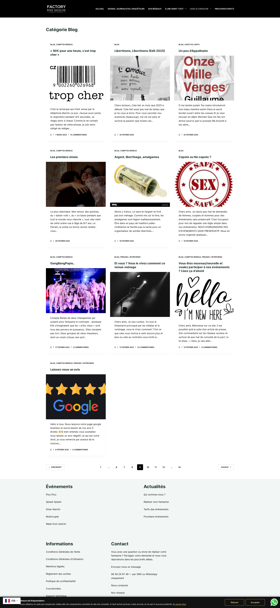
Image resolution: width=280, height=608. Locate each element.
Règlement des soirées (58, 573)
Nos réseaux (154, 9)
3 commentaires (80, 450)
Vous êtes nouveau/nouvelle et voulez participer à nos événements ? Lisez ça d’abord (204, 267)
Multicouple (52, 516)
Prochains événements (156, 516)
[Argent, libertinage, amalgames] (140, 184)
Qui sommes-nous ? (154, 494)
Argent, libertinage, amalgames (136, 157)
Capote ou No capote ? (195, 157)
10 (148, 467)
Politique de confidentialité (61, 581)
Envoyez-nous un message (126, 566)
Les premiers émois (64, 157)
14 (179, 467)
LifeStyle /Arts (192, 44)
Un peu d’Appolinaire (193, 51)
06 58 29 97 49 (119, 574)
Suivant (225, 467)
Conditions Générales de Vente (63, 551)
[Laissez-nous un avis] (76, 396)
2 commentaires (81, 347)
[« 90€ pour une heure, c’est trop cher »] (76, 81)
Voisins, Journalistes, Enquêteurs (126, 9)
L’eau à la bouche (199, 9)
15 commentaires (78, 135)
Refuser (234, 602)
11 (156, 467)
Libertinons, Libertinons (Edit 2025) (139, 51)
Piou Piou (51, 494)
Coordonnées (53, 588)
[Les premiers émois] (76, 184)
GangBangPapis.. (62, 263)
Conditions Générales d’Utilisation (64, 559)
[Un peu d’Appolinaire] (204, 78)
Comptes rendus (64, 44)
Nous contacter (119, 585)
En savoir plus (179, 604)
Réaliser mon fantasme (156, 501)
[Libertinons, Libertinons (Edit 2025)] (140, 78)
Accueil (100, 9)
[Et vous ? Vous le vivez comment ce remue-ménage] (140, 294)
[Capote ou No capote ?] (204, 184)
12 (163, 467)
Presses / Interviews (130, 257)
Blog (52, 44)
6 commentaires (209, 347)
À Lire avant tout (174, 9)
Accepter (255, 602)
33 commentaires (145, 347)
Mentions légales (55, 566)
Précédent (56, 467)
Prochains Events (224, 9)
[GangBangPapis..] (76, 290)
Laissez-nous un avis (65, 369)
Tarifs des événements (156, 509)
